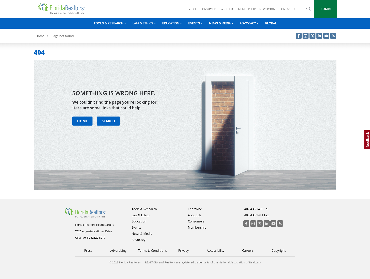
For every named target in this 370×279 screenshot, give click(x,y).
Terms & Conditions (152, 250)
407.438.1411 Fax (256, 215)
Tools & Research (108, 23)
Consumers (208, 9)
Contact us (287, 9)
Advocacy (248, 23)
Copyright (279, 250)
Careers (248, 250)
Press (88, 250)
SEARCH (108, 120)
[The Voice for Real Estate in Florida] (91, 212)
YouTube (326, 35)
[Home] (63, 8)
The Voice (190, 9)
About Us (194, 215)
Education (170, 23)
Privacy (183, 250)
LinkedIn (319, 35)
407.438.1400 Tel (256, 209)
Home (40, 36)
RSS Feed (333, 35)
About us (227, 9)
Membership (247, 9)
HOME (82, 120)
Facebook (299, 35)
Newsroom (267, 9)
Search (308, 11)
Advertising (118, 250)
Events (194, 23)
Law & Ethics (142, 23)
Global (271, 23)
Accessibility (215, 250)
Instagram (306, 35)
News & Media (220, 23)
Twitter (312, 35)
